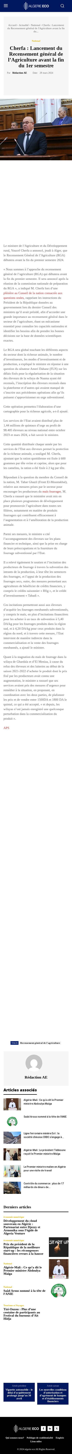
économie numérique (13, 1217)
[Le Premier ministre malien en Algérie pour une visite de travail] (12, 1171)
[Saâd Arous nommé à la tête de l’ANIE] (12, 1121)
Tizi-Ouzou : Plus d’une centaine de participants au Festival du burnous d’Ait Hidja (21, 1313)
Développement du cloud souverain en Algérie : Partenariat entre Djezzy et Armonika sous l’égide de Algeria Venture (21, 1227)
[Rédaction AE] (36, 1063)
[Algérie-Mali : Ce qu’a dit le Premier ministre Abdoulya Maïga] (12, 1104)
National (35, 25)
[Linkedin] (50, 1428)
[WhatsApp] (48, 83)
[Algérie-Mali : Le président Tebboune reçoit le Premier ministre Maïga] (12, 1154)
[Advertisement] (36, 203)
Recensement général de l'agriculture (40, 1043)
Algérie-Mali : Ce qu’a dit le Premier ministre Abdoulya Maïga (22, 1270)
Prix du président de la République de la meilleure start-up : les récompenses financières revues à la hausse (23, 1248)
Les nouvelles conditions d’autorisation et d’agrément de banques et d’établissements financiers (53, 1395)
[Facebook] (23, 83)
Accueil (12, 25)
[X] (31, 83)
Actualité (24, 25)
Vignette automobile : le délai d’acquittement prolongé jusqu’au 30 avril (19, 1394)
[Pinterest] (40, 83)
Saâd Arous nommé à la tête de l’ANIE (45, 1116)
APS (6, 728)
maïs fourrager (51, 491)
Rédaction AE (19, 73)
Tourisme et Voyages (13, 1305)
